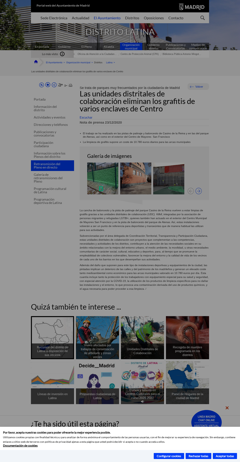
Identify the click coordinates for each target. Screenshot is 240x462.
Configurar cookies (169, 456)
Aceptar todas (225, 456)
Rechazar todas (198, 456)
